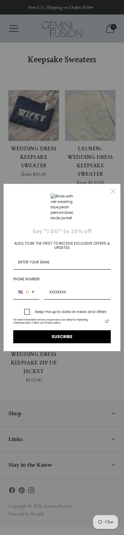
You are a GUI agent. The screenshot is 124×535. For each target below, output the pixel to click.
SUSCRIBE (62, 337)
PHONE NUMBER (26, 279)
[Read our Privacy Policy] (107, 321)
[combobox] (26, 292)
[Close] (113, 191)
